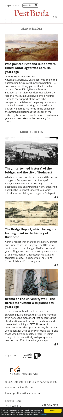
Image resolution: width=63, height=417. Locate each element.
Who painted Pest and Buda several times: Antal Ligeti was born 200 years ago (31, 68)
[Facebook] (53, 17)
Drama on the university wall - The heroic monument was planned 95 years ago (30, 303)
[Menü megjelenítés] (8, 21)
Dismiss (52, 411)
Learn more (43, 414)
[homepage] (31, 12)
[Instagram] (56, 17)
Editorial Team (13, 401)
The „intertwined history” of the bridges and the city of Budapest (28, 170)
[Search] (36, 5)
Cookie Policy (13, 406)
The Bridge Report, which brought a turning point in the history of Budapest (30, 233)
